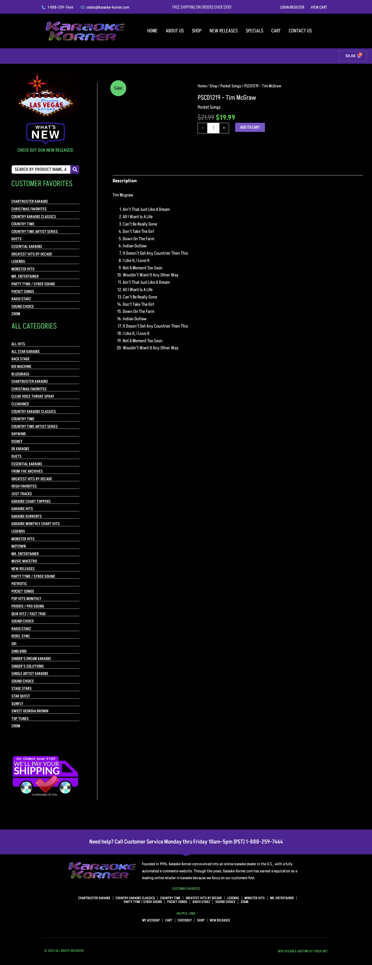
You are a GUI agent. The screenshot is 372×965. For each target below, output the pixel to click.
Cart (276, 30)
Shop (196, 30)
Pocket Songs (230, 86)
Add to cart (250, 127)
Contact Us (300, 30)
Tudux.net (321, 951)
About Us (175, 30)
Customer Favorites (186, 888)
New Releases (224, 30)
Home (152, 30)
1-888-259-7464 (264, 842)
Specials (254, 30)
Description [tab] (125, 181)
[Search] (74, 169)
